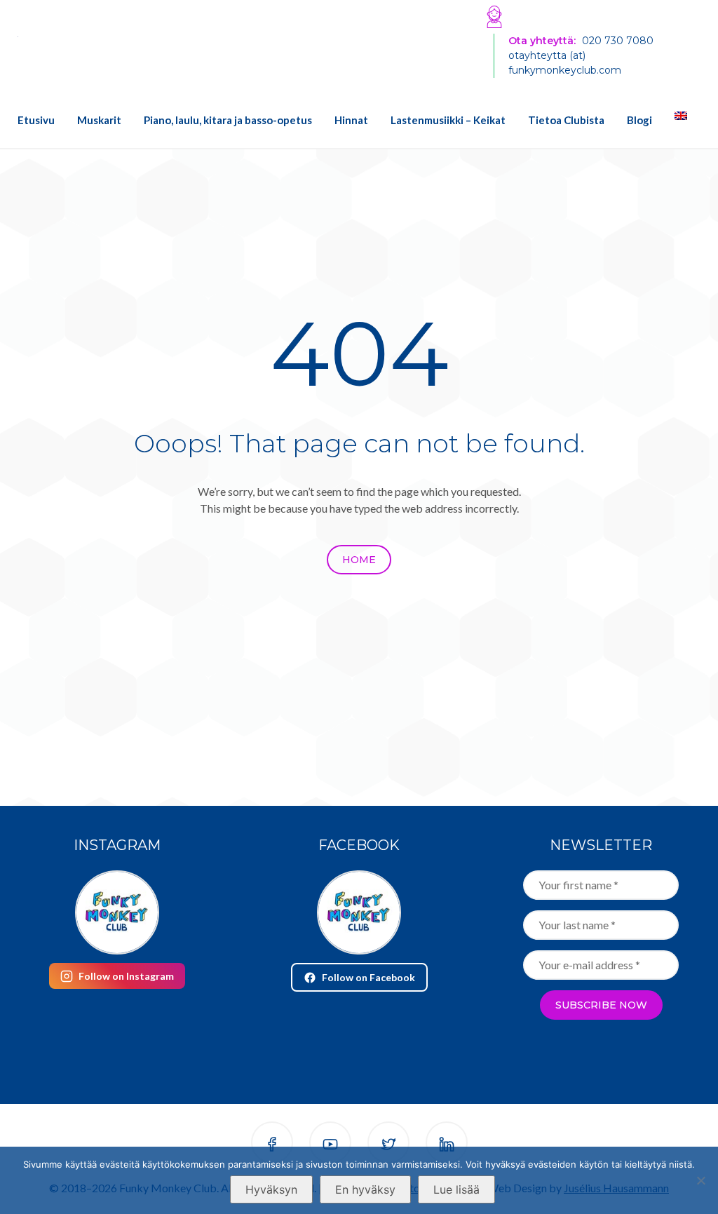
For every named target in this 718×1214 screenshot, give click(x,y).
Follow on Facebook (368, 977)
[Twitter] (388, 1145)
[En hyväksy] (700, 1180)
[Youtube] (330, 1145)
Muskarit (99, 120)
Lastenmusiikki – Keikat (448, 120)
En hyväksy (365, 1189)
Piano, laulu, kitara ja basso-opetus (228, 120)
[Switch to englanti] (675, 116)
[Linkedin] (447, 1145)
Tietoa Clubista (566, 120)
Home (359, 559)
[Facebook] (272, 1145)
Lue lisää (456, 1189)
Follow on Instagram (126, 976)
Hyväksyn (271, 1189)
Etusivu (36, 120)
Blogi (639, 120)
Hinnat (351, 120)
